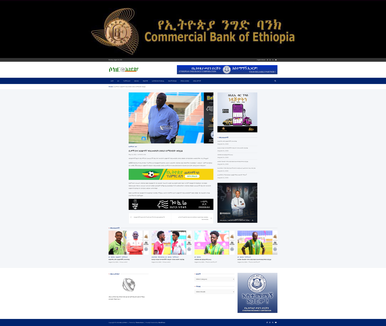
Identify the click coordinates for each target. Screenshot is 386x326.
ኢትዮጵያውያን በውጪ (158, 81)
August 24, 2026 (113, 262)
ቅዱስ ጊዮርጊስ (161, 257)
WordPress (161, 322)
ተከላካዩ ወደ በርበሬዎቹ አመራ (225, 155)
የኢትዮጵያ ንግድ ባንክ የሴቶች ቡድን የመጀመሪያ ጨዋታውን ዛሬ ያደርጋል (236, 168)
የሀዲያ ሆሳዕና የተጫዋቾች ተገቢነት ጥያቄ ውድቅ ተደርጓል (232, 148)
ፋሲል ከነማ (118, 257)
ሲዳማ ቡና (131, 146)
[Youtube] (275, 59)
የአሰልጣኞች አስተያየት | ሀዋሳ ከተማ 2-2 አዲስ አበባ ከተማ (149, 217)
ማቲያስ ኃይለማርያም (211, 262)
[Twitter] (272, 59)
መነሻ (112, 81)
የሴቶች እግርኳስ (172, 81)
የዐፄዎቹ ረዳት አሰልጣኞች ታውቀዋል (227, 141)
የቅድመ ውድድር (185, 81)
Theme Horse (140, 322)
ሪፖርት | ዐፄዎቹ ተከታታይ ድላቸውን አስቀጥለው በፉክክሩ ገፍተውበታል (193, 218)
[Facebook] (267, 59)
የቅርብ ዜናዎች (115, 228)
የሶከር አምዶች (197, 81)
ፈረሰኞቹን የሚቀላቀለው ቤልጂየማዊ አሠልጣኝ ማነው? (232, 175)
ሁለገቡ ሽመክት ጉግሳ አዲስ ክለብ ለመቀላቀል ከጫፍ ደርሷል (232, 161)
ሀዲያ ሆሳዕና (154, 257)
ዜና (118, 81)
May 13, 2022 (132, 154)
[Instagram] (270, 59)
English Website (261, 60)
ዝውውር (136, 81)
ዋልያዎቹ (145, 81)
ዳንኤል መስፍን (123, 262)
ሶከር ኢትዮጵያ (123, 322)
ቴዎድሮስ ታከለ (142, 154)
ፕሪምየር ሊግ (126, 81)
